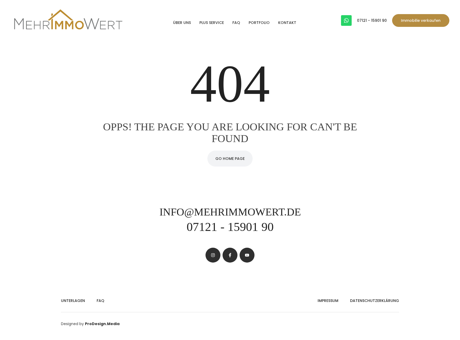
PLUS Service (211, 22)
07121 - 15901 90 (372, 20)
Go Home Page (230, 158)
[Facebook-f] (230, 255)
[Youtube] (247, 255)
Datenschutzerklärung (374, 300)
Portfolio (259, 22)
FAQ (236, 22)
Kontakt (287, 22)
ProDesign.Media (102, 323)
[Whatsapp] (346, 20)
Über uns (182, 22)
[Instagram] (213, 255)
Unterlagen (73, 300)
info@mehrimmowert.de (230, 212)
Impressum (328, 300)
